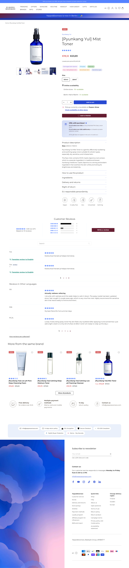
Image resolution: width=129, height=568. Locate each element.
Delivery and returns (79, 503)
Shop (92, 497)
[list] (36, 46)
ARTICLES (93, 7)
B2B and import (77, 523)
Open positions (96, 506)
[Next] (52, 46)
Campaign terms (96, 518)
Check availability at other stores (76, 110)
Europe (112, 505)
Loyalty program (77, 515)
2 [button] (63, 278)
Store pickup (76, 506)
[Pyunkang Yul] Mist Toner (17, 23)
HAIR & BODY (75, 7)
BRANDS (23, 9)
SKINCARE (43, 7)
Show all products (64, 393)
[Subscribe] (109, 454)
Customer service (78, 497)
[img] (49, 253)
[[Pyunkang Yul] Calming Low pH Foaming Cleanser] (79, 363)
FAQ (92, 500)
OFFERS (34, 7)
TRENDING (24, 7)
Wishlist (74, 509)
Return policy (95, 512)
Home (7, 23)
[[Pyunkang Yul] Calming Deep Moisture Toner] (50, 363)
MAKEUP (63, 7)
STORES (39, 9)
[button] (122, 8)
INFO (31, 9)
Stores (74, 500)
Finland (112, 499)
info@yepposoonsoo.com (81, 476)
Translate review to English (22, 259)
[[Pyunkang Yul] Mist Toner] (108, 363)
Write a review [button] (103, 230)
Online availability (71, 85)
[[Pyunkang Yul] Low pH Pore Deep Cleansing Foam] (21, 363)
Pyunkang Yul (66, 34)
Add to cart (90, 102)
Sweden (112, 502)
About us (94, 503)
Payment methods (78, 512)
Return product (96, 515)
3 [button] (65, 331)
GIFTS (85, 7)
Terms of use (95, 509)
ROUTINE (53, 7)
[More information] (86, 123)
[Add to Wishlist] (32, 352)
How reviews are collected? (19, 336)
